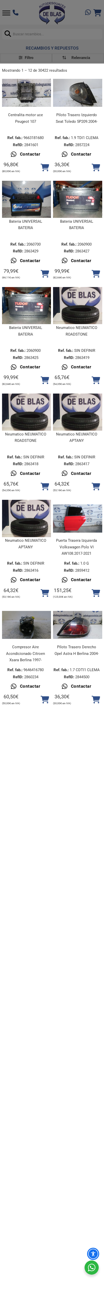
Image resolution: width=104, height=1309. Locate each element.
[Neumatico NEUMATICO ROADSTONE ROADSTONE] (77, 305)
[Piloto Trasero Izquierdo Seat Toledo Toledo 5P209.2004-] (77, 93)
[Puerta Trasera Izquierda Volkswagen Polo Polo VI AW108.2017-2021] (77, 518)
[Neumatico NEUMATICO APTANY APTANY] (77, 412)
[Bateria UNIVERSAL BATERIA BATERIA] (26, 199)
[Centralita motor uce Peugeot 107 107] (26, 93)
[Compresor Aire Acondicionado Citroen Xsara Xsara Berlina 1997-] (26, 625)
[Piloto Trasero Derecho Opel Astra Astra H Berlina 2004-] (77, 625)
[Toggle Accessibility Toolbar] (93, 1253)
